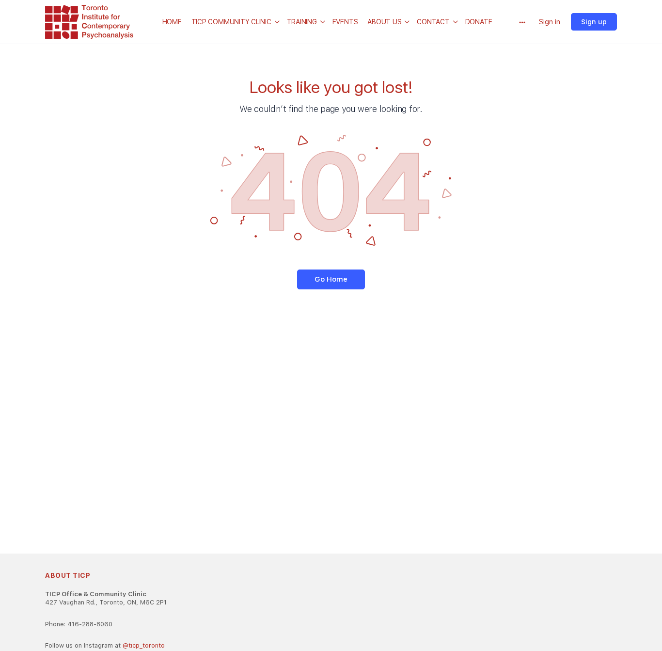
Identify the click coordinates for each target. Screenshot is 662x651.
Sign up (594, 22)
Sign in (549, 22)
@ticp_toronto (144, 645)
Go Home (331, 279)
